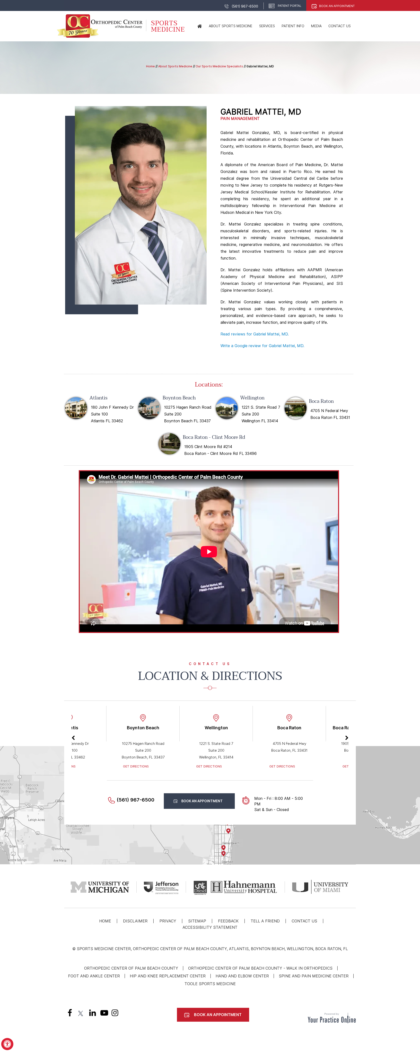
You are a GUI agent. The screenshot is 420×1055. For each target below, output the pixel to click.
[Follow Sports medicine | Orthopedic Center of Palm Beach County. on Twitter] (81, 1014)
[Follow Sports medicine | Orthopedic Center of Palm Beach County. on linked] (92, 1014)
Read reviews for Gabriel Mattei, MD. (254, 334)
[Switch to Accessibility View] (7, 1044)
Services (267, 26)
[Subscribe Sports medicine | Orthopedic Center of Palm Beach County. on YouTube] (103, 1014)
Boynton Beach (179, 398)
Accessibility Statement (210, 927)
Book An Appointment (337, 6)
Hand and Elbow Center (242, 976)
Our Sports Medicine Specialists (219, 66)
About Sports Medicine (230, 26)
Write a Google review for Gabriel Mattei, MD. (262, 345)
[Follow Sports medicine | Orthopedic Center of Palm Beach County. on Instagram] (115, 1014)
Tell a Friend (265, 921)
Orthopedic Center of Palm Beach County (131, 968)
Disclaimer (135, 921)
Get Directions (136, 766)
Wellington (252, 398)
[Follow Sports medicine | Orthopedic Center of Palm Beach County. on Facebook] (70, 1014)
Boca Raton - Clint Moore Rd (214, 437)
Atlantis (98, 398)
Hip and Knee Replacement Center (168, 976)
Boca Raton (321, 401)
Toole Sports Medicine (210, 984)
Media (316, 26)
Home (150, 66)
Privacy (167, 921)
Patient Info (293, 26)
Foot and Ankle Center (94, 976)
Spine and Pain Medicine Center (314, 976)
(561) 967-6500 (245, 6)
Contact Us (339, 26)
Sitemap (197, 921)
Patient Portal (289, 6)
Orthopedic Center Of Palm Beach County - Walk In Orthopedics (260, 968)
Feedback (228, 921)
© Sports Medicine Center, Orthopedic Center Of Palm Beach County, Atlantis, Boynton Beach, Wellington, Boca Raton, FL (210, 949)
